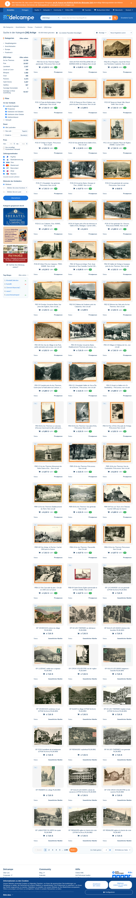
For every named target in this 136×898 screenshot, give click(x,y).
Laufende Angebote (12, 106)
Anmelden (10, 10)
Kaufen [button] (37, 10)
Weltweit (8, 184)
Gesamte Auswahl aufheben (11, 177)
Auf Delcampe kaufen (82, 875)
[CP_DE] (15, 254)
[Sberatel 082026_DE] (15, 216)
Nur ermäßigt (10, 147)
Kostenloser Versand (12, 149)
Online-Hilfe (79, 873)
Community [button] (57, 10)
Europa (7, 49)
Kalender (42, 875)
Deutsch (128, 10)
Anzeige (101, 33)
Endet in (8, 135)
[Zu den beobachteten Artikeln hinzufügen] (60, 40)
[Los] (110, 850)
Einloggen (25, 10)
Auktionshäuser (13, 117)
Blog (41, 873)
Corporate (7, 875)
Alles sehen (24, 38)
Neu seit (8, 131)
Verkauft (8, 120)
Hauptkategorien (10, 43)
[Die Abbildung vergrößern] (48, 48)
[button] (110, 17)
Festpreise (11, 109)
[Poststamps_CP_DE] (15, 235)
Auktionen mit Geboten (15, 112)
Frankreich (8, 52)
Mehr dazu (7, 895)
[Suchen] (115, 17)
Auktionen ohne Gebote (16, 114)
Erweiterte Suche (127, 18)
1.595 (66, 850)
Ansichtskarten (10, 46)
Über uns (6, 873)
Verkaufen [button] (46, 10)
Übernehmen (15, 198)
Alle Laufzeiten (10, 127)
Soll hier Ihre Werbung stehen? (16, 266)
